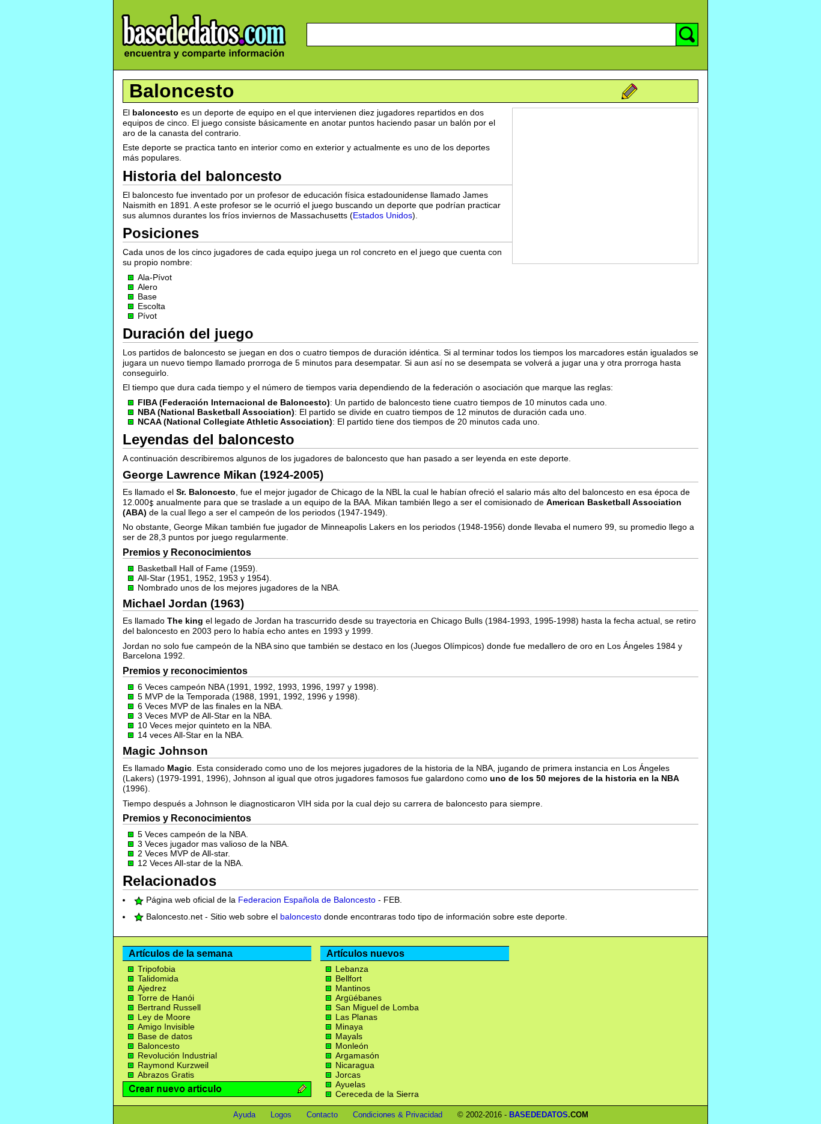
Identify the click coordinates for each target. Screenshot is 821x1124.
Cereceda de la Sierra (377, 1094)
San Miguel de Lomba (377, 1007)
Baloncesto (181, 91)
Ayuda (244, 1114)
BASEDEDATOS (538, 1114)
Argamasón (357, 1055)
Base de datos (165, 1036)
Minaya (349, 1026)
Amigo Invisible (166, 1026)
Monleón (351, 1046)
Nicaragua (354, 1065)
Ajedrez (152, 988)
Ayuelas (350, 1084)
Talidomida (158, 978)
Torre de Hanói (166, 998)
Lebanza (351, 969)
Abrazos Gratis (166, 1074)
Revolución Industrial (177, 1055)
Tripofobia (156, 969)
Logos (280, 1114)
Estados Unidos (382, 215)
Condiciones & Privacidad (397, 1114)
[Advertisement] (605, 186)
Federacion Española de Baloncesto (307, 899)
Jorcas (348, 1074)
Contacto (322, 1114)
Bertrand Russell (169, 1007)
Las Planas (356, 1017)
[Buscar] (687, 34)
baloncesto (301, 916)
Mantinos (352, 988)
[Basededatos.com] (204, 59)
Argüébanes (358, 998)
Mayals (348, 1036)
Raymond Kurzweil (173, 1065)
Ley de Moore (164, 1017)
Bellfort (348, 978)
